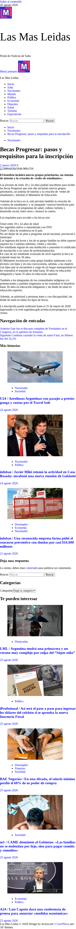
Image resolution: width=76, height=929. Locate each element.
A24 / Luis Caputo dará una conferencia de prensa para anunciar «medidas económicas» (34, 911)
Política (11, 97)
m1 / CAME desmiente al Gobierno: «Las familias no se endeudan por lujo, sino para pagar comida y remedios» (37, 846)
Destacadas (21, 641)
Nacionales (13, 90)
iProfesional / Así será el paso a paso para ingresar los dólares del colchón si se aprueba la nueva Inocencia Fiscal (38, 713)
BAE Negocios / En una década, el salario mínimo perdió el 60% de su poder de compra (37, 781)
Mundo (11, 94)
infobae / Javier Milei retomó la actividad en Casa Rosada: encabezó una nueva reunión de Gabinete (38, 474)
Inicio (10, 84)
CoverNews (62, 923)
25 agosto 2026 (9, 659)
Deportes (12, 104)
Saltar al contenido (11, 1)
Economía (13, 100)
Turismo (12, 110)
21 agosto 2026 (9, 553)
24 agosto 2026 (9, 409)
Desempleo (21, 524)
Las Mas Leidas (35, 37)
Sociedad (20, 391)
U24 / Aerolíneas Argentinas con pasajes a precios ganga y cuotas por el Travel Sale (37, 401)
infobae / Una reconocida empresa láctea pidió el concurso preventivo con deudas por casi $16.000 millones (37, 542)
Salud (10, 107)
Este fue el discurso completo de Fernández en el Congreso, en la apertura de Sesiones (33, 330)
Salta (10, 87)
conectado (32, 568)
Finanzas (20, 768)
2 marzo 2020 (8, 165)
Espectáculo (14, 114)
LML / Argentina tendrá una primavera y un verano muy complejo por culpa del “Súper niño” (37, 651)
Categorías (6, 590)
